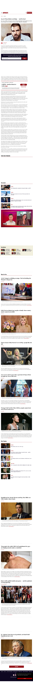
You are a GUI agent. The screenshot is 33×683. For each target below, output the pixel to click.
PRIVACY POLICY (20, 671)
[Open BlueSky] (15, 675)
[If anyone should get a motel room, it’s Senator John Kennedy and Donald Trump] (14, 253)
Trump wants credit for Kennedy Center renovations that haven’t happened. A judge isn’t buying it (21, 200)
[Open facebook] (13, 675)
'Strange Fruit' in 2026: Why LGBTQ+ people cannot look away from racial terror (16, 408)
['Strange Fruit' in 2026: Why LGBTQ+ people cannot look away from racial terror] (16, 421)
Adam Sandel (5, 42)
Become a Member (23, 85)
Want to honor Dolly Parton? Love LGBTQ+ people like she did (16, 343)
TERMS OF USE (30, 671)
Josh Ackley (3, 411)
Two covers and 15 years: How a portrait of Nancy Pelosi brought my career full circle (16, 375)
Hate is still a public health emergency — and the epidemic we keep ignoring (16, 581)
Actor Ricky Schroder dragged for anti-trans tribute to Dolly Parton (20, 477)
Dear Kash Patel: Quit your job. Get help (29, 250)
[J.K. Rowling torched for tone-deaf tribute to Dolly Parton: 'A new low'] (5, 458)
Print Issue (12, 463)
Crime (12, 204)
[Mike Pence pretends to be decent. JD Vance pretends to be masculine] (5, 193)
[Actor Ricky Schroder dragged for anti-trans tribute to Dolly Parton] (5, 476)
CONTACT (2, 671)
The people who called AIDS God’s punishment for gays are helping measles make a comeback (15, 547)
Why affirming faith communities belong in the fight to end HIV (21, 188)
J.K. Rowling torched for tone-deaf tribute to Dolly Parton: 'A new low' (21, 459)
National (12, 198)
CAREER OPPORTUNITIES (9, 671)
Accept (25, 678)
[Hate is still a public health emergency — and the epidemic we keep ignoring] (16, 594)
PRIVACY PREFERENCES (25, 671)
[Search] (25, 12)
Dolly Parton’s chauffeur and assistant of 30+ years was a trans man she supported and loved (21, 471)
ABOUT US (5, 671)
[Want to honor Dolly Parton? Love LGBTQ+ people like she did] (16, 356)
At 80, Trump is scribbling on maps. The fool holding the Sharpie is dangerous (16, 279)
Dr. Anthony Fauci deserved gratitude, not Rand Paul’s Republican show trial (15, 635)
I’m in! (24, 58)
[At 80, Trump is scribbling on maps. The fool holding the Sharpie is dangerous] (16, 291)
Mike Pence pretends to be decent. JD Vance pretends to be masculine (20, 194)
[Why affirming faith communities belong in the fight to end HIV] (5, 187)
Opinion (5, 16)
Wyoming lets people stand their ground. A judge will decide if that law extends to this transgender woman (21, 207)
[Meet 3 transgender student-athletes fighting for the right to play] (5, 464)
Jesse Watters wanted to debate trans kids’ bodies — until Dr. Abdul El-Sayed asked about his (20, 453)
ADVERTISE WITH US (15, 671)
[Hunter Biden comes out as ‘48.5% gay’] (5, 445)
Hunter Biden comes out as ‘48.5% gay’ (17, 446)
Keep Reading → (26, 338)
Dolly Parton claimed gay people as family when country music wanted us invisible (16, 311)
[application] (17, 218)
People (12, 469)
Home (2, 16)
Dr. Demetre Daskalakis (4, 584)
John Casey (3, 281)
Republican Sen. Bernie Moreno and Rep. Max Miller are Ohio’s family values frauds (16, 498)
